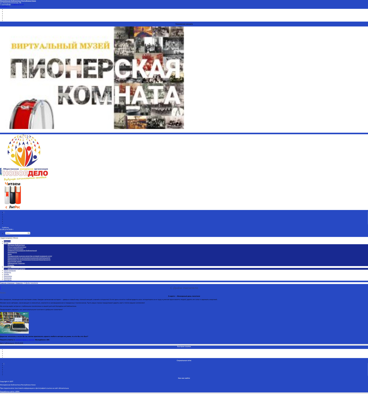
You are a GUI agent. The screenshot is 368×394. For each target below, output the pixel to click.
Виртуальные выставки (13, 13)
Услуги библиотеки (15, 249)
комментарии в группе (24, 340)
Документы (12, 252)
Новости (7, 241)
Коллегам (8, 278)
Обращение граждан (16, 263)
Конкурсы (8, 276)
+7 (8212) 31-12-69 (17, 4)
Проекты (7, 272)
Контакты (8, 280)
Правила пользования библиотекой (22, 251)
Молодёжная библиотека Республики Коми (18, 1)
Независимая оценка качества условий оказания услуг (30, 256)
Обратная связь (10, 19)
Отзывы (7, 21)
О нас (6, 243)
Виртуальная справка (12, 10)
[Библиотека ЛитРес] (12, 209)
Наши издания (10, 271)
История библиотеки (16, 245)
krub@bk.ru (4, 6)
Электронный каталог (16, 269)
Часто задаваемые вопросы (15, 17)
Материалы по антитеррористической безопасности (29, 260)
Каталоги (7, 267)
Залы (10, 254)
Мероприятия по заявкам (14, 15)
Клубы (6, 274)
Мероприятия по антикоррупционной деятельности (29, 258)
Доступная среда (14, 261)
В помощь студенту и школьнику (17, 11)
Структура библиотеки (17, 247)
